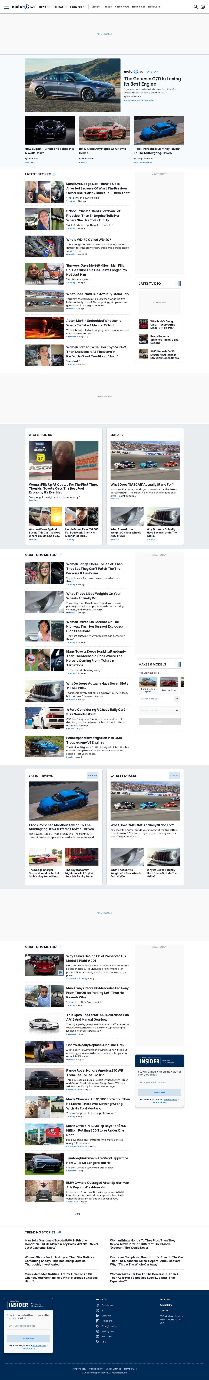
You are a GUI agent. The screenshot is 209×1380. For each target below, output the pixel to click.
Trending (70, 201)
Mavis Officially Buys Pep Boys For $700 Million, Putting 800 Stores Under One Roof (96, 1130)
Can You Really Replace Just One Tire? (95, 1045)
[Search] (196, 7)
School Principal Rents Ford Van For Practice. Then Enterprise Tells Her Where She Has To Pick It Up (93, 215)
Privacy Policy (170, 1099)
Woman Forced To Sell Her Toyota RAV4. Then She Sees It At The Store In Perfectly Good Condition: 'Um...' (97, 351)
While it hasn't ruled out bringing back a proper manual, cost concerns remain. (97, 332)
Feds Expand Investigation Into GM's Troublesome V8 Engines (94, 740)
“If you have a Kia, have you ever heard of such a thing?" (94, 579)
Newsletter (138, 6)
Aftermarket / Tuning (76, 978)
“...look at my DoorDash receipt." (84, 1002)
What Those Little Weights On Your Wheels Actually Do (93, 595)
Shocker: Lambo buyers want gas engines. (90, 1167)
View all (92, 775)
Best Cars (154, 6)
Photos (107, 6)
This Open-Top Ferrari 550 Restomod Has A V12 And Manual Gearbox (97, 1017)
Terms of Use (159, 1102)
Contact (165, 1310)
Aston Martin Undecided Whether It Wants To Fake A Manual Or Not (93, 322)
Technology (72, 1202)
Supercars (71, 336)
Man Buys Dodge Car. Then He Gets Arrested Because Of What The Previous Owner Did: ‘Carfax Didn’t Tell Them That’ (98, 188)
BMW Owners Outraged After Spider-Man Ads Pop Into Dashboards (97, 1184)
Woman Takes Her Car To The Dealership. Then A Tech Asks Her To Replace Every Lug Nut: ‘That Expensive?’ (144, 1277)
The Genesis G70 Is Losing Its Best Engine (152, 81)
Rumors (83, 162)
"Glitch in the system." (78, 279)
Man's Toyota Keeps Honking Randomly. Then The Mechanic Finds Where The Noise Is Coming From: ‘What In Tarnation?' (96, 658)
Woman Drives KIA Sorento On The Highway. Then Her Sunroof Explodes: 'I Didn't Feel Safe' (95, 626)
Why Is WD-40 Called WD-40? (88, 239)
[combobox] (160, 699)
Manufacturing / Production (139, 100)
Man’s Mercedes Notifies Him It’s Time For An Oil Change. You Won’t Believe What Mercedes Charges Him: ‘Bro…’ (61, 1277)
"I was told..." (73, 361)
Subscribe (159, 1092)
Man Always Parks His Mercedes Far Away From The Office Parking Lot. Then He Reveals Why (97, 992)
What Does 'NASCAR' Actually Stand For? (97, 294)
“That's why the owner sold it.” (83, 197)
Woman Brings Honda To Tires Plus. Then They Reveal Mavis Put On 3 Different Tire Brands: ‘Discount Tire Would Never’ (142, 1243)
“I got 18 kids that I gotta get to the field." (89, 225)
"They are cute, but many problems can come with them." (95, 637)
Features (76, 6)
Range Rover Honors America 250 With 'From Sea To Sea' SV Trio (95, 1072)
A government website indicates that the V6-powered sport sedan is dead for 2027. (150, 91)
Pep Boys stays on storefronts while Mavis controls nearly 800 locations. (94, 1141)
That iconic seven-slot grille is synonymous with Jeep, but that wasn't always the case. (97, 694)
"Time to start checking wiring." (84, 670)
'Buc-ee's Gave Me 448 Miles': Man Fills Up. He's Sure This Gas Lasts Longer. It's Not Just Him (96, 270)
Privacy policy (79, 1369)
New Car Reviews (143, 162)
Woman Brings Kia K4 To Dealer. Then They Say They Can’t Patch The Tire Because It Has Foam (94, 568)
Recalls (69, 757)
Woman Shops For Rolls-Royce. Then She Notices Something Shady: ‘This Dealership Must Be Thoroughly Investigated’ (59, 1260)
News (42, 6)
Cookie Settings (113, 1369)
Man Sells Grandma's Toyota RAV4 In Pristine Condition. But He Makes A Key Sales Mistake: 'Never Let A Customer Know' (61, 1243)
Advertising (166, 1304)
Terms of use (130, 1369)
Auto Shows (122, 6)
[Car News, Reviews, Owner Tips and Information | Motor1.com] (23, 7)
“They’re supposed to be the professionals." (91, 1113)
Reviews (58, 6)
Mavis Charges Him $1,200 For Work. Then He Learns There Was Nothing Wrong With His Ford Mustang (98, 1103)
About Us (165, 1299)
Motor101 (70, 254)
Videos (96, 6)
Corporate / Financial (76, 1146)
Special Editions (74, 1089)
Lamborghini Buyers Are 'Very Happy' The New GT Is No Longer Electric (97, 1160)
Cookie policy (96, 1369)
